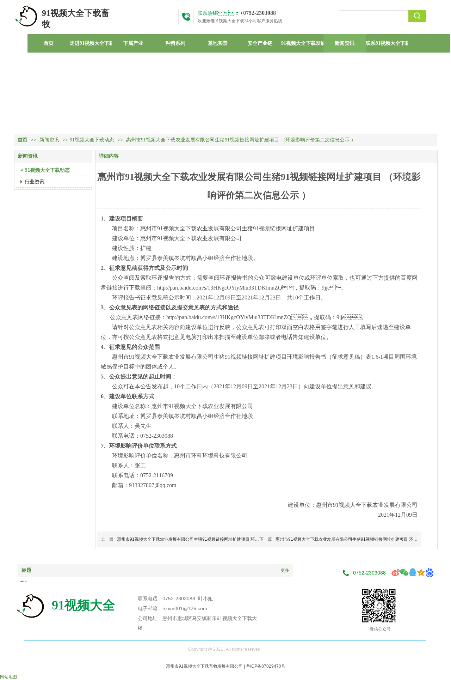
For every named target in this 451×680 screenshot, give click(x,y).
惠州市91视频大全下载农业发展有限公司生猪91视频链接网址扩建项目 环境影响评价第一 (359, 539)
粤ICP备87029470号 (265, 666)
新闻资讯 (50, 139)
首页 (22, 139)
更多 (285, 570)
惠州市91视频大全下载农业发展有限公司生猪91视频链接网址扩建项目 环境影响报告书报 (200, 539)
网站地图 (8, 676)
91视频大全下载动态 (92, 139)
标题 (26, 570)
